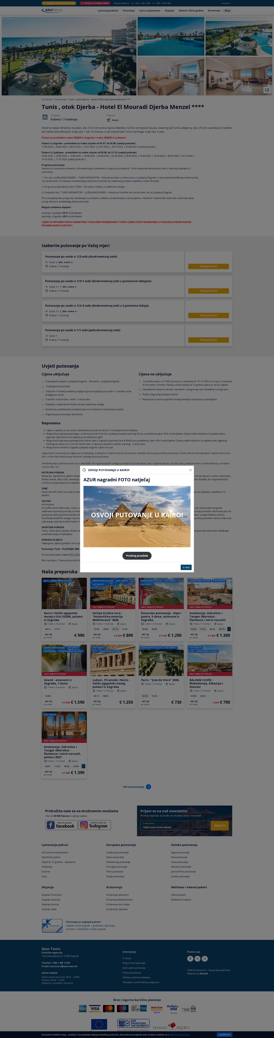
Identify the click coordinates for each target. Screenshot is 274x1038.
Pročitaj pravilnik (137, 555)
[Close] (190, 470)
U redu (186, 567)
